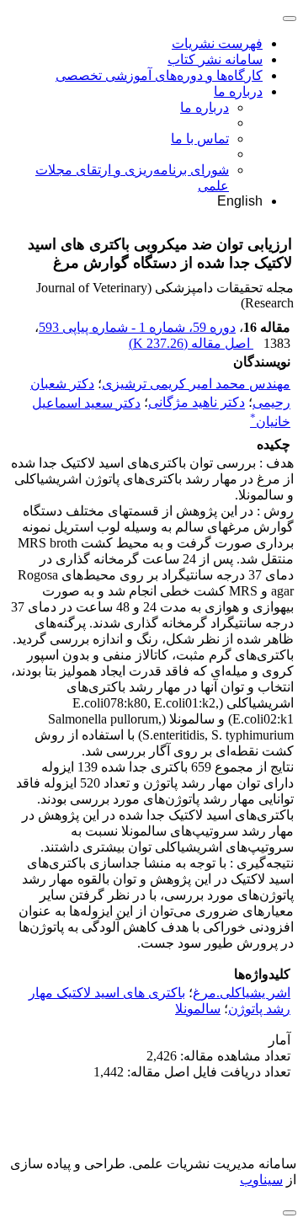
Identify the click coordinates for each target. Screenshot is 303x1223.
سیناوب (261, 1179)
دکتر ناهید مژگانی (196, 403)
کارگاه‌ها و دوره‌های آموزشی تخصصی (159, 75)
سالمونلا (198, 1008)
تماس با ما (200, 138)
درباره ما (238, 91)
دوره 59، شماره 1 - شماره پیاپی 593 (137, 327)
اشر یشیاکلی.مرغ (241, 992)
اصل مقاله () (191, 343)
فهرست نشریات (217, 43)
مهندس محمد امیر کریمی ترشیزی (196, 384)
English (240, 201)
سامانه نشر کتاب (215, 59)
